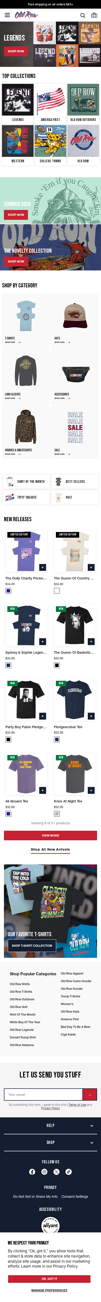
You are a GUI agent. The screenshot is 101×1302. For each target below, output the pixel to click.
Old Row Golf (18, 1007)
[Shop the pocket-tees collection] (26, 320)
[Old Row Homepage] (35, 15)
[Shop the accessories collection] (75, 376)
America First (70, 1019)
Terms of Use (77, 1105)
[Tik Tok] (68, 1172)
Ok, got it (49, 1279)
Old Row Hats (70, 1011)
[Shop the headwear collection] (75, 320)
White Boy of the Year (25, 1022)
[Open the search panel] (82, 15)
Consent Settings (75, 1196)
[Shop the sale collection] (75, 432)
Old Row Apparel (72, 973)
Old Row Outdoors (22, 999)
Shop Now (16, 215)
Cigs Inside (68, 1034)
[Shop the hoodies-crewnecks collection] (26, 432)
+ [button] (42, 566)
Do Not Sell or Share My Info (35, 1196)
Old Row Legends (22, 1030)
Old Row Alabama (22, 1045)
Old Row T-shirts (21, 991)
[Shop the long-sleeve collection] (26, 376)
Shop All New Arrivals (50, 849)
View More (50, 835)
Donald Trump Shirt (23, 1037)
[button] (8, 591)
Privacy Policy (50, 1108)
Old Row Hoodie (72, 989)
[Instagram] (44, 1172)
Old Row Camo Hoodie (76, 981)
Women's (67, 1004)
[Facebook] (32, 1172)
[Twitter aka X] (56, 1172)
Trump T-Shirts (70, 996)
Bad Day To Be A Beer (75, 1027)
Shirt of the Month (23, 1014)
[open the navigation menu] (7, 15)
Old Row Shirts (20, 984)
